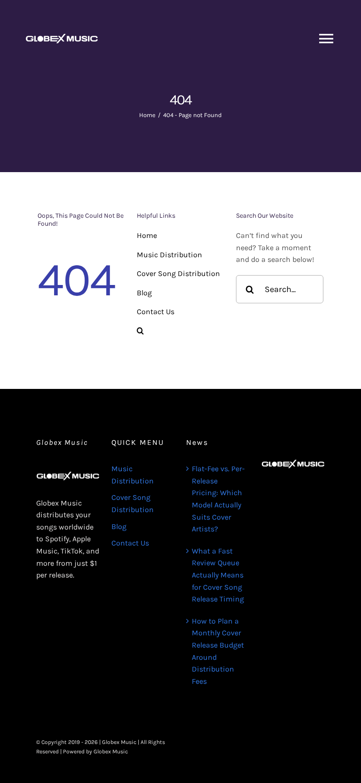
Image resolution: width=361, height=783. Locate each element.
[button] (181, 331)
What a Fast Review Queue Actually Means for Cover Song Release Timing (218, 574)
